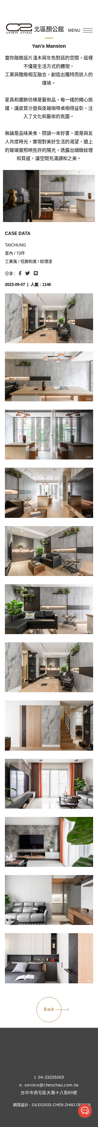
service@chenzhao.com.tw (51, 1085)
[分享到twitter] (27, 273)
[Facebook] (35, 1070)
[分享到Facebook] (20, 273)
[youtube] (62, 1070)
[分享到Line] (36, 273)
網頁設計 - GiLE (26, 1105)
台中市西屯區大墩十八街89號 (49, 1092)
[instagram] (49, 1070)
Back (49, 1009)
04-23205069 (51, 1077)
